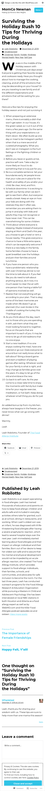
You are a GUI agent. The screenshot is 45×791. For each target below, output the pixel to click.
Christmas (8, 55)
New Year (19, 57)
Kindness (32, 55)
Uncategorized (10, 52)
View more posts (18, 614)
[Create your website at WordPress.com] (22, 2)
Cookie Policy (33, 778)
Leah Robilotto (11, 49)
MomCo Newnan (16, 9)
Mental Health (8, 57)
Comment (35, 763)
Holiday (24, 55)
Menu (39, 10)
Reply (41, 722)
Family (17, 55)
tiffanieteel (8, 700)
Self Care (28, 57)
